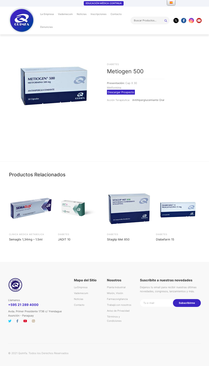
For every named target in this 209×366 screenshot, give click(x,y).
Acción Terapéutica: (118, 100)
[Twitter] (176, 20)
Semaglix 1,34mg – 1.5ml (25, 239)
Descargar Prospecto (121, 92)
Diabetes (63, 234)
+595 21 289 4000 (23, 305)
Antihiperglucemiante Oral (148, 100)
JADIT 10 (64, 239)
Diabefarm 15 (165, 239)
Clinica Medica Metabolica (26, 234)
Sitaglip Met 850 (118, 239)
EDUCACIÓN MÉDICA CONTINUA (104, 3)
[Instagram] (191, 20)
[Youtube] (199, 20)
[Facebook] (183, 20)
